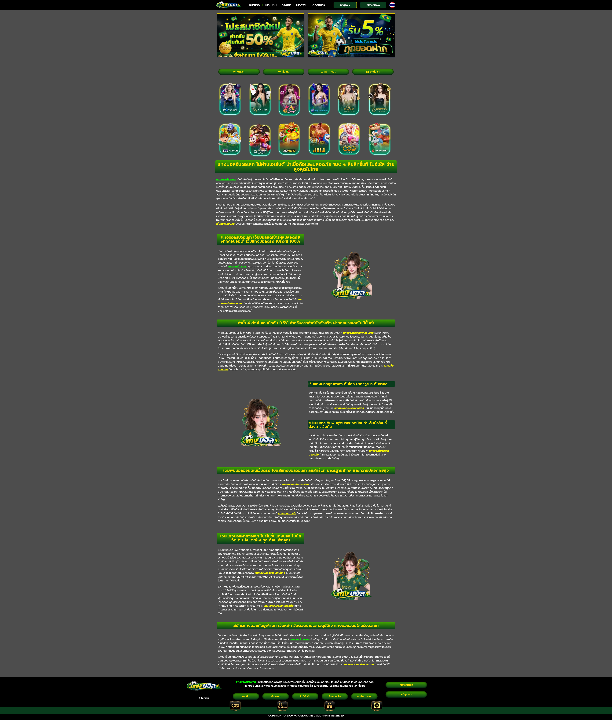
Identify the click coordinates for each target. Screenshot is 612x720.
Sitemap (204, 698)
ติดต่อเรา (318, 5)
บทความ (301, 5)
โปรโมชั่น (271, 5)
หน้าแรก (254, 5)
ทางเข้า (286, 5)
